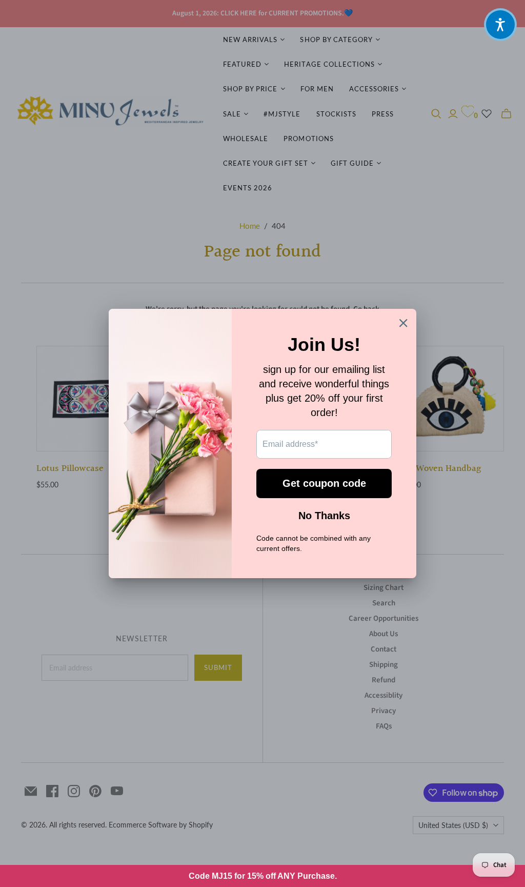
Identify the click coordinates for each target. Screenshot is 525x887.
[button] (500, 24)
